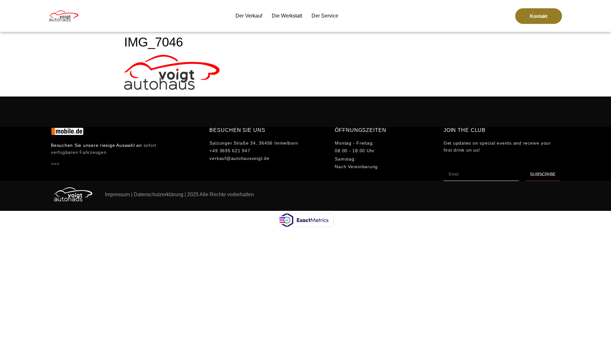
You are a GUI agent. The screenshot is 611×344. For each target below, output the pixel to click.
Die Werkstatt (287, 15)
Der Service (325, 15)
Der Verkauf (248, 15)
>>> (55, 163)
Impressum (117, 194)
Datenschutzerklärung (158, 194)
